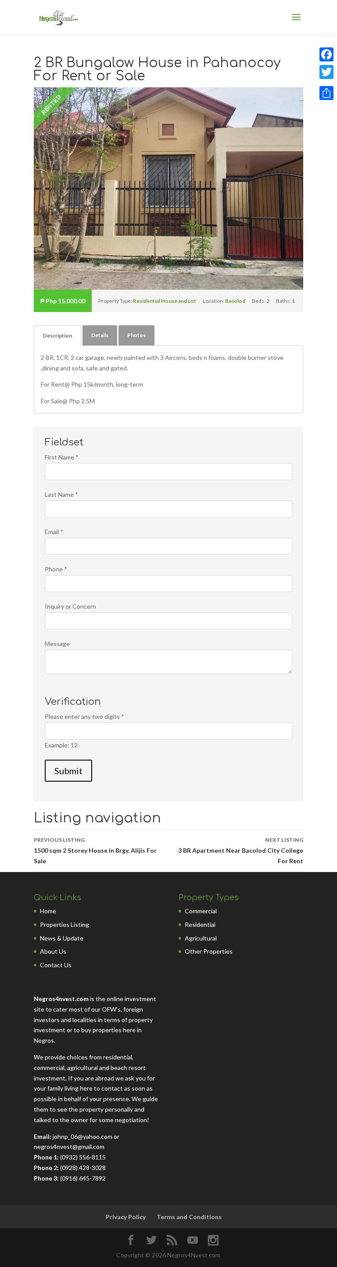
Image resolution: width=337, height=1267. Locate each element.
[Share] (326, 93)
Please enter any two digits (84, 716)
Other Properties (209, 951)
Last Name (61, 494)
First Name (62, 457)
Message (57, 643)
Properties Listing (64, 924)
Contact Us (56, 965)
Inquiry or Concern (70, 606)
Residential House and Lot (164, 301)
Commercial (201, 911)
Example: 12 (61, 745)
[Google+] (326, 82)
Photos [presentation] (136, 335)
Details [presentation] (99, 335)
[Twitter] (326, 72)
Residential (200, 924)
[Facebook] (326, 54)
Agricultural (201, 938)
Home (48, 911)
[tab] (57, 335)
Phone (56, 569)
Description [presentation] (57, 335)
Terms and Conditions (189, 1216)
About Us (53, 951)
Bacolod (235, 301)
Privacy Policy (126, 1216)
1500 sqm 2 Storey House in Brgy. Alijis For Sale (95, 850)
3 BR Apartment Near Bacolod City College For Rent (240, 850)
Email (54, 531)
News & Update (61, 938)
